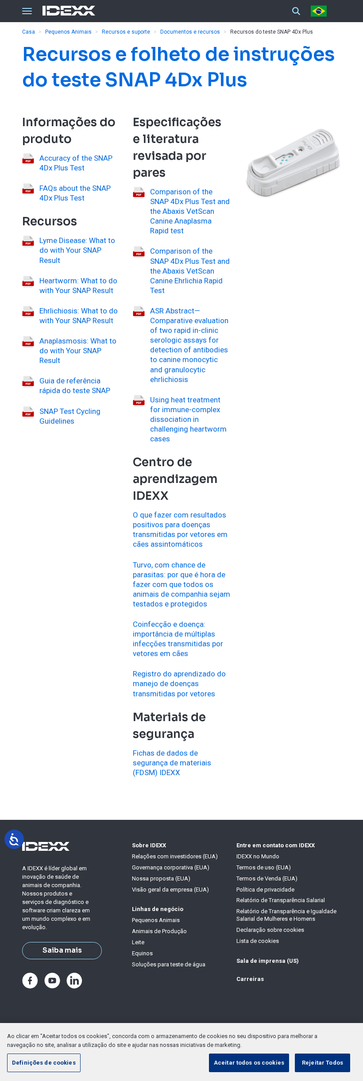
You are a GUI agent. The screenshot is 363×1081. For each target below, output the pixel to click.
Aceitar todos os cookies (249, 1062)
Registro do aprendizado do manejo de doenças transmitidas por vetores (179, 683)
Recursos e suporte (126, 32)
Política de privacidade (265, 889)
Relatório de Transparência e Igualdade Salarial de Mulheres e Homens (286, 915)
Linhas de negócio (157, 909)
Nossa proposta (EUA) (161, 878)
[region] (181, 1052)
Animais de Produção (159, 931)
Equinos (142, 953)
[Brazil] (320, 11)
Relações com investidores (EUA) (175, 856)
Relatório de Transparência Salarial (280, 900)
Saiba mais (62, 950)
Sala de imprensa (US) (267, 960)
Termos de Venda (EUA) (266, 878)
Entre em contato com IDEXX (275, 845)
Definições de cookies (44, 1062)
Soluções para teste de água (168, 964)
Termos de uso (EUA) (263, 867)
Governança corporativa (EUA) (170, 867)
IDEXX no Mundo (257, 856)
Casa (28, 32)
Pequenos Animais (68, 32)
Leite (138, 942)
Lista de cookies (257, 941)
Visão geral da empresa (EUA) (170, 889)
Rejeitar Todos (322, 1062)
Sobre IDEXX (149, 845)
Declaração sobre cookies (270, 930)
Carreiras (250, 979)
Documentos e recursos (190, 32)
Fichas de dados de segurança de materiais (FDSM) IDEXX (172, 763)
